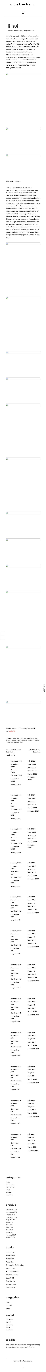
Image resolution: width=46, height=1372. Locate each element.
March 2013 (32, 1079)
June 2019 (31, 866)
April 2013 (31, 1076)
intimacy (23, 740)
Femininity (14, 740)
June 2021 (32, 798)
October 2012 (16, 1115)
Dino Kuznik (10, 1281)
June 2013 (31, 1069)
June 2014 (32, 1035)
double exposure (33, 738)
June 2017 (31, 934)
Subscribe (9, 1330)
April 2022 (32, 771)
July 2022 (31, 761)
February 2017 (33, 947)
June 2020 (32, 832)
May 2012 (31, 1107)
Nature (31, 740)
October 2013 (16, 1081)
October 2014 (16, 1047)
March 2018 (32, 909)
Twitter (8, 1327)
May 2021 (31, 801)
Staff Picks (20, 738)
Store (8, 1302)
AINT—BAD (23, 4)
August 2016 (15, 988)
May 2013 (31, 1073)
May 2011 (31, 1140)
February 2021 (33, 811)
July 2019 (31, 863)
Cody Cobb (10, 1278)
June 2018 (31, 900)
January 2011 (16, 1134)
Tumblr (8, 1322)
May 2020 (32, 835)
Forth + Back (10, 1252)
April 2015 (31, 1008)
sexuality (16, 742)
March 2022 (32, 774)
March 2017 (32, 943)
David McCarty (13, 751)
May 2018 (31, 903)
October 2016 (16, 979)
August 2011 (15, 1157)
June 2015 (31, 1002)
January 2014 (16, 1032)
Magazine (9, 1195)
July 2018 (31, 897)
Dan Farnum (10, 1288)
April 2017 (32, 940)
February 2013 (33, 1082)
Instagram (9, 1325)
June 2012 (32, 1103)
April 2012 (32, 1110)
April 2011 (31, 1144)
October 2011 (16, 1148)
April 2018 (32, 906)
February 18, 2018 (20, 30)
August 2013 (15, 1089)
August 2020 (16, 852)
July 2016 (31, 964)
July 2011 (31, 1134)
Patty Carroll (10, 1255)
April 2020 (32, 838)
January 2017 (16, 931)
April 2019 (32, 872)
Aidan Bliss (31, 30)
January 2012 (16, 1100)
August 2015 (15, 1022)
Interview (9, 1192)
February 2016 (33, 981)
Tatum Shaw (10, 1268)
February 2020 (11, 1235)
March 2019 (32, 876)
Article (14, 738)
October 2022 (16, 775)
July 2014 (31, 1032)
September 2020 (11, 1217)
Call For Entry (10, 1187)
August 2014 (15, 1056)
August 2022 (16, 784)
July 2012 (31, 1100)
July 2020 (31, 829)
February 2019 (33, 879)
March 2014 (32, 1045)
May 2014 (31, 1039)
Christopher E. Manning (15, 1265)
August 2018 (15, 920)
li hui (27, 740)
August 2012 (15, 1123)
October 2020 (16, 843)
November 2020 (11, 1212)
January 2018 (16, 897)
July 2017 (31, 931)
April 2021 (32, 805)
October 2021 (16, 809)
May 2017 (31, 937)
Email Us (32, 1347)
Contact (9, 1305)
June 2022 (32, 764)
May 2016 (31, 971)
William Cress (11, 1284)
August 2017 (15, 954)
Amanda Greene (12, 1275)
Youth (21, 742)
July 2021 (31, 795)
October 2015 (16, 1013)
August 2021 (15, 818)
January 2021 (16, 795)
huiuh (18, 740)
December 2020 (11, 1210)
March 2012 (32, 1113)
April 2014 (32, 1042)
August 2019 (15, 886)
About (8, 1309)
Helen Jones (34, 751)
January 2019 (16, 863)
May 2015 (31, 1005)
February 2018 (33, 913)
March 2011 (32, 1147)
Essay (8, 1190)
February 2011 (33, 1150)
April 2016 (32, 974)
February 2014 (33, 1048)
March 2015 (32, 1011)
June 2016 (31, 968)
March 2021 (32, 808)
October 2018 (16, 911)
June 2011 (31, 1137)
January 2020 (16, 829)
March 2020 (32, 842)
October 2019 (16, 877)
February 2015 (33, 1015)
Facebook (9, 1320)
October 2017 (16, 945)
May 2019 (31, 869)
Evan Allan (10, 1259)
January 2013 (16, 1066)
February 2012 (33, 1116)
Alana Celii (10, 1262)
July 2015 (31, 998)
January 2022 (16, 761)
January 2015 (16, 998)
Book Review (10, 1185)
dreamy (8, 740)
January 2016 (16, 964)
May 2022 (32, 767)
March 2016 (32, 977)
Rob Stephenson (12, 1271)
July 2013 (31, 1066)
